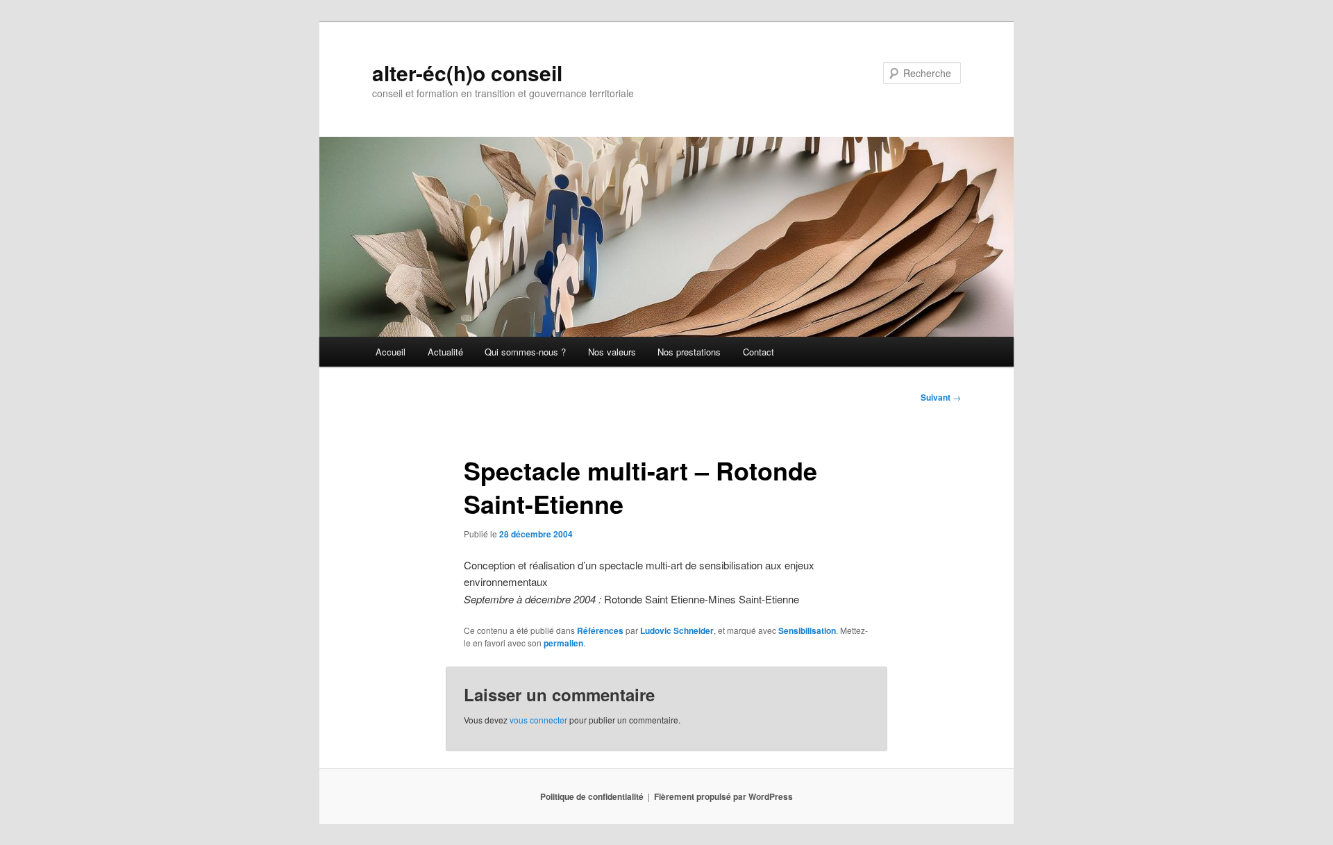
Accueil (390, 351)
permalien (563, 643)
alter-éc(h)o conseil (467, 72)
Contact (758, 351)
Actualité (445, 351)
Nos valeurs (612, 351)
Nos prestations (689, 351)
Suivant (941, 397)
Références (600, 630)
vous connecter (538, 720)
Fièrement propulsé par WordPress (723, 796)
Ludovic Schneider (677, 630)
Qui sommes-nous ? (525, 351)
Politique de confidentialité (592, 796)
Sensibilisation (807, 630)
